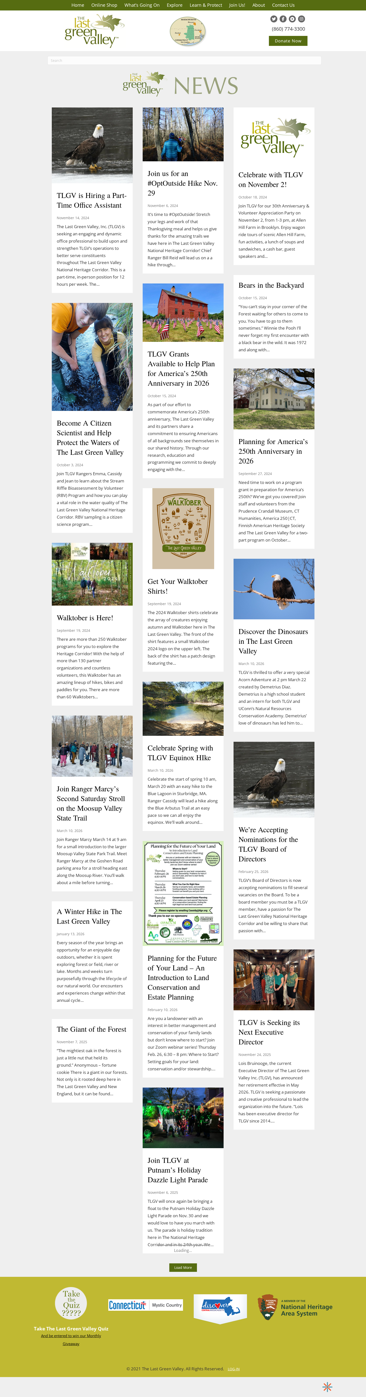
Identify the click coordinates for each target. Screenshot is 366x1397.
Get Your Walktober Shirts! (178, 586)
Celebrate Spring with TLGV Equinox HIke (180, 752)
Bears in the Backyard (271, 285)
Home (77, 5)
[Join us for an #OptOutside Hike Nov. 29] (183, 135)
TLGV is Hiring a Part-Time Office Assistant (92, 200)
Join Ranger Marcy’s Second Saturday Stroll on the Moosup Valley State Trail (91, 803)
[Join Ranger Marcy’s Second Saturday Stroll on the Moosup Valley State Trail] (92, 746)
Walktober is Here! (85, 617)
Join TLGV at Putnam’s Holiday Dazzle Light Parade (178, 1169)
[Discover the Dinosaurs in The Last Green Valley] (274, 589)
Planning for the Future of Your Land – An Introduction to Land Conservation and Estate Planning (182, 977)
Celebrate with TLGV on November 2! (271, 179)
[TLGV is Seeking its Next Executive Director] (274, 980)
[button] (183, 1267)
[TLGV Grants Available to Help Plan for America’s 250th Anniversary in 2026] (183, 313)
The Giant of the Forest (91, 1029)
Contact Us (283, 5)
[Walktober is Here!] (92, 574)
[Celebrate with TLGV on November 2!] (274, 135)
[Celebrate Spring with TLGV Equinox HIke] (183, 709)
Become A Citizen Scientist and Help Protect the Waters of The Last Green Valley (90, 437)
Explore (175, 5)
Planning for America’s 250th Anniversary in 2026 (273, 451)
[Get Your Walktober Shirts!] (183, 529)
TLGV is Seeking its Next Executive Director (269, 1031)
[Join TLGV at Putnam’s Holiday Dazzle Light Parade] (183, 1118)
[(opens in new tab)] (145, 1304)
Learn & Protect (206, 5)
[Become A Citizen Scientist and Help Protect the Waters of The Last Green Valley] (92, 357)
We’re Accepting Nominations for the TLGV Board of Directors (268, 843)
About (258, 5)
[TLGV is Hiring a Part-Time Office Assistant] (92, 146)
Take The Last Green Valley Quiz (71, 1328)
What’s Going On (142, 5)
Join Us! (237, 5)
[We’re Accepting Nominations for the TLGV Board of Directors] (274, 780)
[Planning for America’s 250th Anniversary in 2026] (274, 399)
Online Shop (104, 5)
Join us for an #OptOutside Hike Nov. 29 (183, 182)
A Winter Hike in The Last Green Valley (89, 916)
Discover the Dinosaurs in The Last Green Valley (273, 640)
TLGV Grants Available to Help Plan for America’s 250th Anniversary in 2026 (181, 368)
